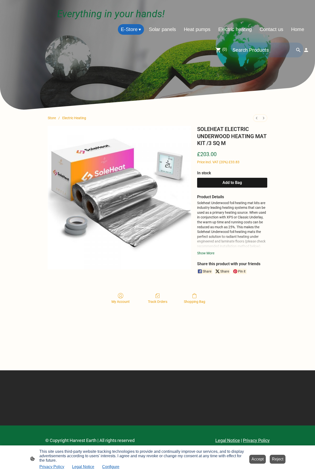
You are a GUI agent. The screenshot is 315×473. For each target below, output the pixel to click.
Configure (110, 467)
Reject (277, 459)
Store (52, 118)
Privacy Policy (51, 467)
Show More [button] (205, 253)
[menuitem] (256, 118)
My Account (120, 302)
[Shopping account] (306, 50)
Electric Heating (74, 118)
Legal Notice (83, 467)
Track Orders (157, 302)
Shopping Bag (194, 302)
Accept (258, 459)
